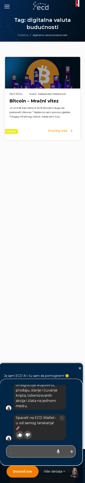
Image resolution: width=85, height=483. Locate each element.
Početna (23, 35)
